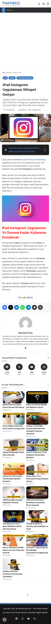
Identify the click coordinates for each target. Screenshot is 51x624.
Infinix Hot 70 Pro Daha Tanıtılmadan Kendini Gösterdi (12, 478)
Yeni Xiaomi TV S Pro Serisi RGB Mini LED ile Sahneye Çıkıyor (12, 526)
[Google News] (25, 297)
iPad (13, 166)
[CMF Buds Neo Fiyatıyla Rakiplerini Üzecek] (14, 492)
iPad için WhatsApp (37, 159)
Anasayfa (8, 73)
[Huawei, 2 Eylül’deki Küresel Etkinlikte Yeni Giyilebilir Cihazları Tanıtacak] (37, 418)
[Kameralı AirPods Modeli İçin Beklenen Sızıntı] (37, 397)
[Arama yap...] (43, 4)
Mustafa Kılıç (10, 110)
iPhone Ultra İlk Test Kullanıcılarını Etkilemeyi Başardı (26, 10)
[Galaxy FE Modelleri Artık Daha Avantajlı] (14, 445)
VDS (12, 612)
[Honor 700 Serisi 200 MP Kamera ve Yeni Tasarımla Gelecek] (14, 540)
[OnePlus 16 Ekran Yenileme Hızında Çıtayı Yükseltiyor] (14, 564)
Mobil (15, 73)
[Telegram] (28, 307)
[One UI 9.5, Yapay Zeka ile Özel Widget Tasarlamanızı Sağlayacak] (37, 540)
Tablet (12, 78)
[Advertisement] (25, 41)
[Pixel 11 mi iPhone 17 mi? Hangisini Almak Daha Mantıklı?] (37, 445)
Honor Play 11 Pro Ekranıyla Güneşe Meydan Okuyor (37, 478)
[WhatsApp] (22, 307)
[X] (10, 307)
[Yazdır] (40, 307)
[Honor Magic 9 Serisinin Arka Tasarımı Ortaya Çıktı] (14, 418)
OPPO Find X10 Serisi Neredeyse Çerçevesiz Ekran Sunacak (35, 502)
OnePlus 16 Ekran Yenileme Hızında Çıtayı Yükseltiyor (13, 573)
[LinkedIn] (16, 307)
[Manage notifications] (4, 620)
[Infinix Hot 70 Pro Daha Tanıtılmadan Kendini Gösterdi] (14, 469)
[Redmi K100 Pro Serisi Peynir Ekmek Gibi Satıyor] (14, 397)
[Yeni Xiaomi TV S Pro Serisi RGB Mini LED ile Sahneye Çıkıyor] (14, 516)
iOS (20, 73)
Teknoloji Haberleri (25, 78)
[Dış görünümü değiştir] (39, 4)
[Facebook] (4, 307)
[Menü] (48, 4)
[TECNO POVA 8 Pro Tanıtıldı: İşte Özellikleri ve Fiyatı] (37, 516)
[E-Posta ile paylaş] (34, 307)
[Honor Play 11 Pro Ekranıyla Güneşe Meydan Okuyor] (37, 469)
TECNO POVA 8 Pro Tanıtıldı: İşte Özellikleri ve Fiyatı (37, 526)
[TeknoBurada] (11, 4)
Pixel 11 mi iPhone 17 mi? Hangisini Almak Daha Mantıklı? (36, 454)
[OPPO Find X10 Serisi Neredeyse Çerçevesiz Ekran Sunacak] (37, 492)
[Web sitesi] (25, 348)
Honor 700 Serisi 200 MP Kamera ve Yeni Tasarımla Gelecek (13, 550)
